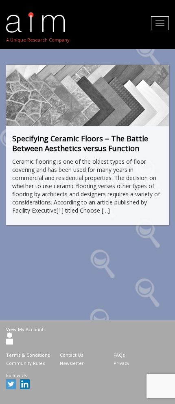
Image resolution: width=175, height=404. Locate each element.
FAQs (119, 355)
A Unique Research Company (38, 40)
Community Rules (25, 363)
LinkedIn (26, 385)
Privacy (121, 363)
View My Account (25, 329)
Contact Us (71, 355)
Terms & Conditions (28, 355)
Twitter (12, 385)
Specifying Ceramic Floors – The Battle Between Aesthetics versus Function (80, 143)
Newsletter (72, 363)
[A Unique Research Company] (38, 22)
